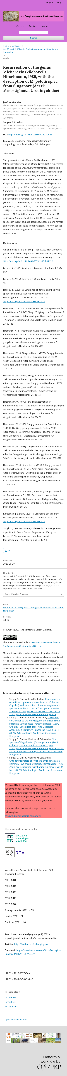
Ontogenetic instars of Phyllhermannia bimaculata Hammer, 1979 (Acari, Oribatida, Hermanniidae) (34, 762)
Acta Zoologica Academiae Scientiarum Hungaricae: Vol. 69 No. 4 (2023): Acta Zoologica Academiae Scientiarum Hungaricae (34, 711)
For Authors (10, 1001)
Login (59, 2)
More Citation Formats (16, 594)
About (45, 26)
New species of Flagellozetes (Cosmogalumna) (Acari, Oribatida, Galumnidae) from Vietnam (33, 742)
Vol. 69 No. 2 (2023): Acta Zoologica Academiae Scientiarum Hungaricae (30, 50)
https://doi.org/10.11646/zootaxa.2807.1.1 (24, 521)
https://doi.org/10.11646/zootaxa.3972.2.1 (24, 301)
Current (20, 26)
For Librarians (11, 1006)
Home (6, 45)
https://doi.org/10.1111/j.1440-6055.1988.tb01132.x (28, 261)
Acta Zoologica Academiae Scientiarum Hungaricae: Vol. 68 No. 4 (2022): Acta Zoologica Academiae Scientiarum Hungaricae (36, 750)
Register (50, 2)
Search (33, 38)
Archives (33, 26)
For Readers (10, 997)
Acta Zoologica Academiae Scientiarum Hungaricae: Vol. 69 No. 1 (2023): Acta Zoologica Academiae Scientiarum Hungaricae (34, 731)
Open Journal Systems (16, 1019)
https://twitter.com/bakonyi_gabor (31, 944)
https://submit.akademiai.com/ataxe (23, 815)
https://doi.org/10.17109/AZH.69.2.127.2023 (30, 134)
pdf (9, 550)
